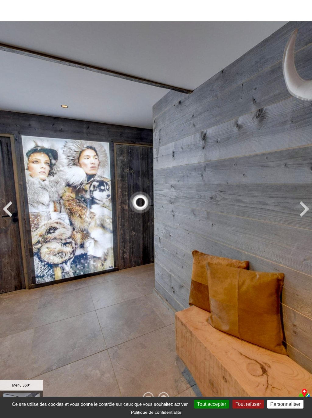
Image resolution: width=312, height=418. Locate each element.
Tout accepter (211, 404)
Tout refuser (248, 404)
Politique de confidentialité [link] (156, 412)
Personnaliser (285, 404)
